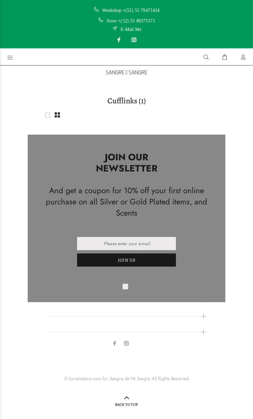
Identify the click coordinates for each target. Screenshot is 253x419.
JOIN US (126, 260)
